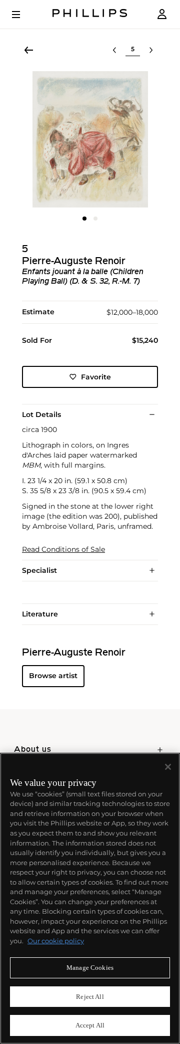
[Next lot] (151, 50)
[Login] (162, 14)
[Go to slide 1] (84, 218)
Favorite (96, 376)
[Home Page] (90, 14)
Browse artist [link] (53, 675)
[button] (90, 139)
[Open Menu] (23, 15)
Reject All (90, 996)
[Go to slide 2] (95, 218)
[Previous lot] (115, 50)
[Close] (168, 767)
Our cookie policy (56, 941)
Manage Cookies (90, 967)
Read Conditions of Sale (63, 549)
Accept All (90, 1025)
